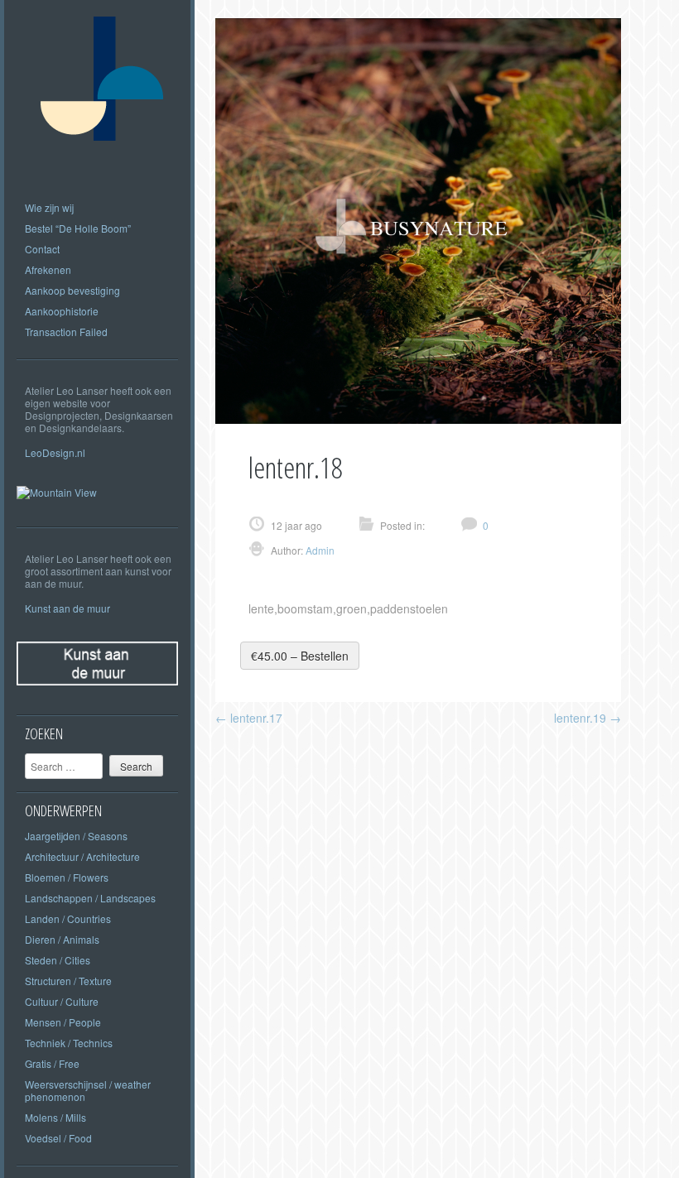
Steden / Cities (57, 960)
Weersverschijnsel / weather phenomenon (88, 1090)
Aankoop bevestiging (72, 290)
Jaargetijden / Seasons (76, 836)
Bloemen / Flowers (66, 877)
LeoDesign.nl (55, 452)
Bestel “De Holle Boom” (78, 228)
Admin (319, 550)
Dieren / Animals (62, 939)
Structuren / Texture (68, 981)
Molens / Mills (55, 1117)
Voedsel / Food (58, 1138)
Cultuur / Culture (62, 1001)
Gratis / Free (52, 1063)
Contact (42, 249)
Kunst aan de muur (67, 608)
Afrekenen (48, 269)
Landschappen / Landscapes (90, 898)
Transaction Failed (66, 332)
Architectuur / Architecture (82, 856)
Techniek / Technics (69, 1043)
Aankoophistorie (62, 311)
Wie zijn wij (49, 207)
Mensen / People (63, 1022)
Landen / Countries (68, 918)
